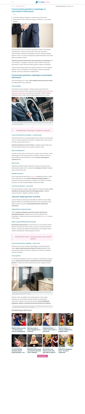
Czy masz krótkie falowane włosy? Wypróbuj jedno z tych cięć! (18, 350)
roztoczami (14, 264)
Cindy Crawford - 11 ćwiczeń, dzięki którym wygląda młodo (65, 329)
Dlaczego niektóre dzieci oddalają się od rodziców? (33, 329)
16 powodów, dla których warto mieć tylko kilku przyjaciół (49, 350)
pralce (44, 216)
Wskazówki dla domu (20, 6)
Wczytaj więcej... (42, 356)
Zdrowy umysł (46, 347)
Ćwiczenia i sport (16, 326)
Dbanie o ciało (61, 347)
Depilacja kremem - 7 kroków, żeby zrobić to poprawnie (50, 329)
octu (30, 142)
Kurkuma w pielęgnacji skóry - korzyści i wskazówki (65, 350)
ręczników (32, 176)
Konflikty (29, 326)
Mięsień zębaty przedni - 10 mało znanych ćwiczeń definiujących (19, 329)
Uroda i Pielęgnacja (47, 326)
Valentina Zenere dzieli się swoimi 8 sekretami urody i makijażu (34, 350)
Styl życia (13, 6)
